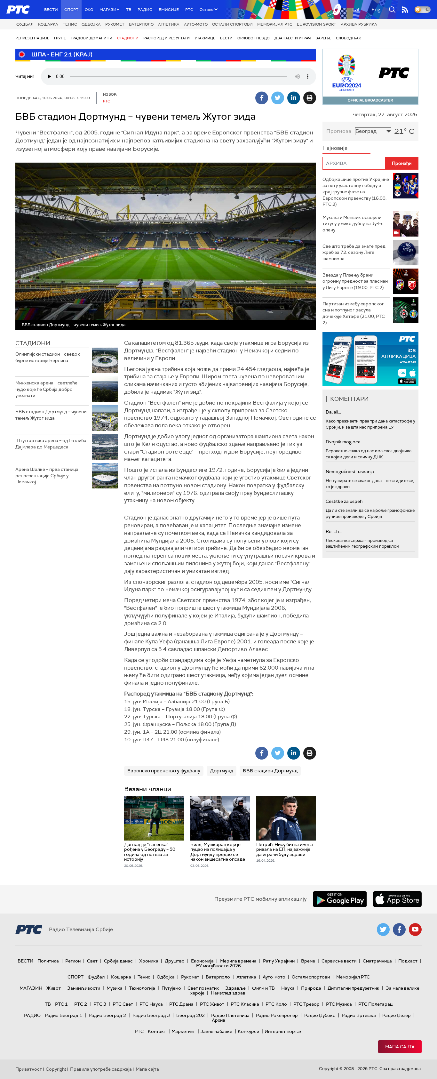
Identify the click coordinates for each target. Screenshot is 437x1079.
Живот (53, 988)
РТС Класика (245, 1004)
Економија (202, 961)
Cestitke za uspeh (344, 501)
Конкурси (248, 1031)
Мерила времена (238, 961)
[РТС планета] (337, 9)
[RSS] (405, 9)
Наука (288, 988)
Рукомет (114, 24)
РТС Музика (339, 1004)
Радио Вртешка (359, 1015)
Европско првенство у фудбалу (163, 771)
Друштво (175, 961)
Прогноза (338, 131)
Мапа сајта (400, 1047)
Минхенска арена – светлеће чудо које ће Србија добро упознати (46, 389)
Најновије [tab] (334, 148)
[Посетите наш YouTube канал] (415, 929)
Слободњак (348, 38)
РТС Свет (123, 1004)
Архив (218, 1020)
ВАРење (323, 38)
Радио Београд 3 (151, 1015)
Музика (115, 988)
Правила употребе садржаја (101, 1069)
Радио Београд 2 (107, 1015)
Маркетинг (183, 1031)
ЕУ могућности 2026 (218, 966)
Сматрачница (377, 961)
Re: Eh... (334, 531)
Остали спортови (232, 24)
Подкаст (407, 961)
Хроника (148, 961)
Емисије (169, 9)
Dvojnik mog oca (343, 442)
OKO (89, 9)
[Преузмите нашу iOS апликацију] (397, 899)
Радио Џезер (396, 1015)
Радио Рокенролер (277, 1015)
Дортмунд (221, 771)
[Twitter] (277, 98)
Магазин (109, 9)
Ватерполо (141, 24)
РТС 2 (80, 1004)
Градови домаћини (91, 38)
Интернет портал (283, 1031)
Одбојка (91, 24)
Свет (92, 961)
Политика (48, 961)
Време (308, 961)
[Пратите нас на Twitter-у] (383, 929)
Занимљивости (83, 988)
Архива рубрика (359, 24)
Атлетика (168, 24)
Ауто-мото (196, 24)
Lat (356, 9)
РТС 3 (99, 1004)
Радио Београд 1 (63, 1015)
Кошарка (48, 24)
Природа (311, 988)
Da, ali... (333, 412)
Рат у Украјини (279, 961)
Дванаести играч (292, 38)
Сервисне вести (339, 961)
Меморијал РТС (274, 24)
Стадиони (128, 38)
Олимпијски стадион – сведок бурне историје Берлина (47, 357)
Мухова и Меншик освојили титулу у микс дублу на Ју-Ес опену (353, 223)
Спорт (71, 9)
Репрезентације (32, 38)
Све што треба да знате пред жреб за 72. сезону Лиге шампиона (353, 252)
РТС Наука (151, 1004)
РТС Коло (276, 1004)
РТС (189, 9)
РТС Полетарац (375, 1004)
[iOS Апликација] (370, 359)
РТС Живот (212, 1004)
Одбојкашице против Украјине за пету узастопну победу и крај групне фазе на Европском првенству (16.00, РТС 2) (355, 191)
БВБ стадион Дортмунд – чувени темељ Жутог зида (50, 415)
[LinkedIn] (293, 98)
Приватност (28, 1069)
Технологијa (142, 988)
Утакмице (205, 38)
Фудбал (25, 24)
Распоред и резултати (166, 38)
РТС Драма (181, 1004)
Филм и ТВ (263, 988)
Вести (51, 9)
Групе (60, 38)
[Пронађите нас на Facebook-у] (399, 929)
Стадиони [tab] (33, 343)
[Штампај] (309, 98)
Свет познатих (203, 988)
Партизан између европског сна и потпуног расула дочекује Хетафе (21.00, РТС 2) (353, 313)
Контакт (157, 1031)
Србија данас (118, 961)
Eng (375, 9)
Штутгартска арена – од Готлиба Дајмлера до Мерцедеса (50, 444)
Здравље (235, 988)
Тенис (70, 24)
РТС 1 (61, 1004)
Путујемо (171, 988)
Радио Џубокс (319, 1015)
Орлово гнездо (253, 38)
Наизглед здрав (228, 993)
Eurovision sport (316, 24)
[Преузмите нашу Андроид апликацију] (340, 899)
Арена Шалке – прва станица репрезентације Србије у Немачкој (46, 475)
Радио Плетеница (230, 1015)
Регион (73, 961)
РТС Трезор (306, 1004)
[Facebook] (261, 98)
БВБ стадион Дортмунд (270, 771)
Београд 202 (190, 1015)
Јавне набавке (216, 1031)
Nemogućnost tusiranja (350, 471)
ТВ (128, 9)
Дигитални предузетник (353, 988)
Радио (145, 9)
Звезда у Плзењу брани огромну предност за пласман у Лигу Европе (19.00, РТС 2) (355, 281)
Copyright (56, 1069)
